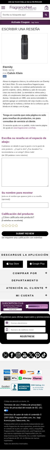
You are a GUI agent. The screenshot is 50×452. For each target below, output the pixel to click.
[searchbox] (22, 15)
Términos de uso (11, 405)
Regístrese (27, 336)
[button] (3, 7)
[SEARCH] (46, 15)
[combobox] (25, 15)
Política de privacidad (30, 405)
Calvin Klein (15, 73)
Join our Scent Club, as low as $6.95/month (25, 2)
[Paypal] (38, 372)
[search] (42, 7)
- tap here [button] (25, 22)
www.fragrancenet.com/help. (24, 128)
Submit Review (25, 233)
